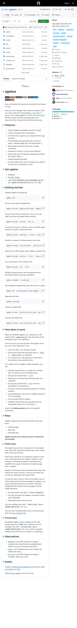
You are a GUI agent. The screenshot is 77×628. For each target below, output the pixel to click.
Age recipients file (19, 513)
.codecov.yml (10, 60)
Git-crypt (36, 113)
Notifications (46, 9)
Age (8, 107)
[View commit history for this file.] (46, 27)
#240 (22, 27)
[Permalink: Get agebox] (3, 169)
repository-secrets (59, 36)
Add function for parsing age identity (34, 56)
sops (54, 46)
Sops (7, 115)
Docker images (14, 177)
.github (8, 32)
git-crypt (56, 33)
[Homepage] (38, 3)
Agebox (18, 573)
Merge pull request (14, 27)
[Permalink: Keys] (3, 415)
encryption (70, 29)
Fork (58, 9)
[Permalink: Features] (3, 125)
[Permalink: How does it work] (3, 329)
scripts (8, 52)
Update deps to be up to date (32, 36)
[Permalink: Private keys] (3, 518)
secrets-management (59, 39)
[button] (43, 197)
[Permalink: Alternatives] (3, 536)
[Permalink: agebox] (3, 91)
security (55, 43)
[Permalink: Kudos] (3, 561)
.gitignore (9, 64)
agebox (13, 9)
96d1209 (35, 27)
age (54, 29)
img (7, 44)
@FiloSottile (17, 567)
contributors (9, 569)
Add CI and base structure (31, 60)
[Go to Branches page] (15, 21)
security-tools (65, 43)
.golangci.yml (10, 68)
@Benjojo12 (27, 567)
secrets (69, 36)
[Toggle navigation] (3, 3)
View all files (25, 72)
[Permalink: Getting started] (3, 187)
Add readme (26, 44)
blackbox (61, 29)
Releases (11, 174)
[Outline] (46, 78)
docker (8, 40)
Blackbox (27, 113)
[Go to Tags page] (19, 21)
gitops (63, 33)
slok (6, 9)
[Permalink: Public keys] (3, 443)
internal (8, 48)
